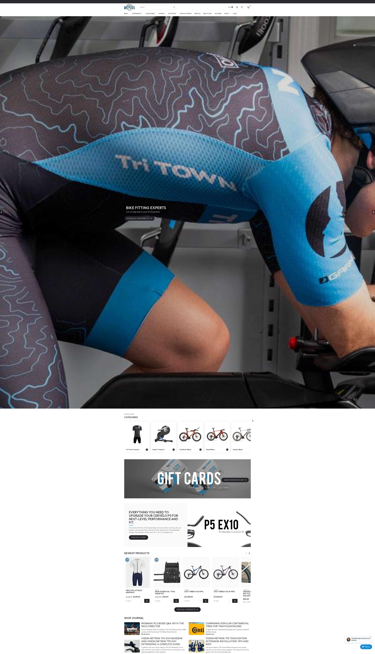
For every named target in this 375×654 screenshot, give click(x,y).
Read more (145, 634)
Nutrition (172, 14)
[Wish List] (242, 7)
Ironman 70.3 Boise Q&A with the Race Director (162, 625)
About (226, 14)
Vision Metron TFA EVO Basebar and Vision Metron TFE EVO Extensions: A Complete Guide (161, 641)
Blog (235, 14)
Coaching (217, 14)
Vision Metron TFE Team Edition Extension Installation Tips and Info (227, 641)
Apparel (161, 14)
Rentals (197, 14)
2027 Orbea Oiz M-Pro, (224, 592)
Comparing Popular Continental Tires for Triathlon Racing (227, 625)
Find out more (138, 537)
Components (136, 14)
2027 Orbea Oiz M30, (194, 592)
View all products (186, 609)
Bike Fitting (207, 14)
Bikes (126, 14)
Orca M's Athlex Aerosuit (134, 591)
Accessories (150, 14)
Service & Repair (186, 14)
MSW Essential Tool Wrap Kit (165, 593)
